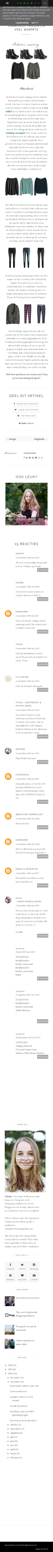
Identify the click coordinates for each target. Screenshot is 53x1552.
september (15, 1428)
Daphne (20, 749)
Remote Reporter (27, 869)
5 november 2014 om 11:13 (27, 616)
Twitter (22, 1269)
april (12, 1449)
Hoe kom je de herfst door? (23, 1420)
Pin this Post (28, 416)
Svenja (20, 582)
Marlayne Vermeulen (29, 814)
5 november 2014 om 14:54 (27, 710)
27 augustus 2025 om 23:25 (27, 995)
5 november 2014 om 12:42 (27, 648)
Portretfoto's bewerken (27, 1298)
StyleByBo (22, 677)
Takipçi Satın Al (24, 1046)
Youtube (34, 1280)
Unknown (30, 453)
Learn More (22, 23)
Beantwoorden (43, 570)
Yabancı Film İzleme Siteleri (30, 1053)
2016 (10, 1365)
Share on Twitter (28, 410)
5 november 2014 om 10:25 (27, 557)
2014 (10, 1373)
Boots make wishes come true (24, 1386)
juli (11, 1437)
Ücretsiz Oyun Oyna (26, 1049)
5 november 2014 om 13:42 (27, 681)
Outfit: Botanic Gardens (22, 519)
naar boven (41, 1549)
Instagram (34, 1269)
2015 (10, 1369)
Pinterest (10, 1280)
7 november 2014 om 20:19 (27, 905)
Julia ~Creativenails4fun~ (29, 900)
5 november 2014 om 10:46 (27, 586)
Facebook (10, 1269)
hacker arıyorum (24, 964)
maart (13, 1453)
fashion (30, 423)
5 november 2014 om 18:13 (27, 779)
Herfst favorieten (18, 1406)
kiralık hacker (22, 960)
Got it (35, 23)
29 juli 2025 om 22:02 (25, 952)
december (15, 1377)
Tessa (19, 644)
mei (12, 1445)
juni (12, 1441)
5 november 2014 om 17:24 (27, 753)
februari (14, 1457)
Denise (20, 553)
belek (18, 974)
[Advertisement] (25, 1481)
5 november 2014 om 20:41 (27, 818)
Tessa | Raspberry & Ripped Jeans (28, 704)
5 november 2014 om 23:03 (28, 844)
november (15, 1381)
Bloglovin (22, 1280)
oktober (14, 1424)
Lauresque (22, 774)
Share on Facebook (27, 404)
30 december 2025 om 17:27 (28, 1037)
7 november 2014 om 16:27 (27, 873)
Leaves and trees (18, 1391)
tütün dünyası (23, 1010)
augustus (14, 1433)
